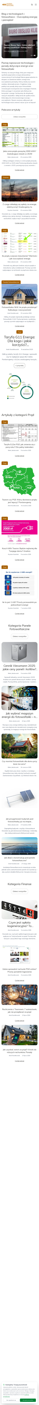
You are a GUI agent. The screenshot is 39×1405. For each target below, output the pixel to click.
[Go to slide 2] (33, 55)
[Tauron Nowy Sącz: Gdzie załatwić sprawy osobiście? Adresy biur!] (19, 41)
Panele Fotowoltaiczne (11, 282)
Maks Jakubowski (9, 51)
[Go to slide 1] (31, 55)
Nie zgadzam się (11, 1400)
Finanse (6, 177)
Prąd (7, 41)
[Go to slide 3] (34, 55)
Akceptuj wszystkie (28, 1400)
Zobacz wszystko (19, 117)
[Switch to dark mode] (32, 4)
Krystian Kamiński (13, 210)
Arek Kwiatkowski (12, 313)
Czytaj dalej (19, 365)
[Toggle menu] (36, 5)
